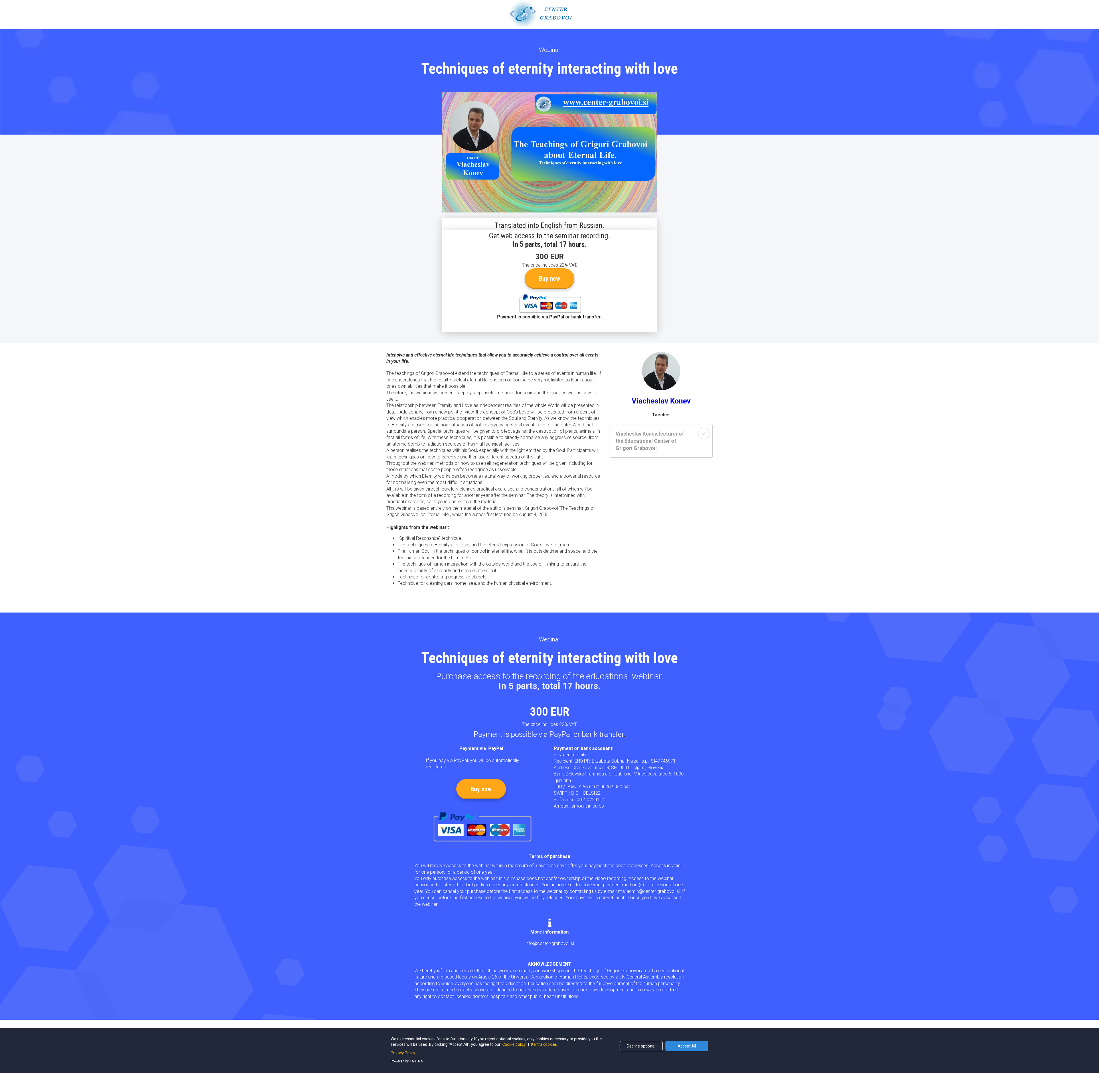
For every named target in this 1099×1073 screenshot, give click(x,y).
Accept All (687, 1046)
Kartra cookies (544, 1044)
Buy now (549, 278)
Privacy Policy (403, 1053)
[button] (703, 433)
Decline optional (641, 1046)
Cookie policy (514, 1044)
